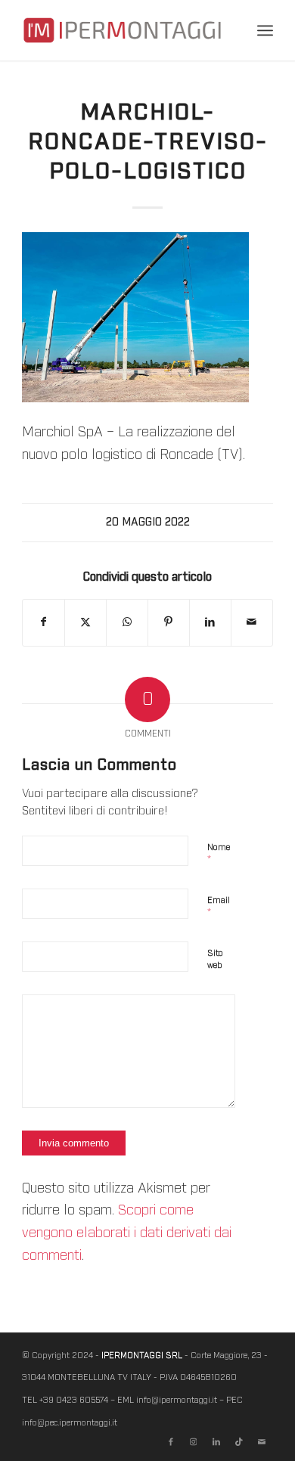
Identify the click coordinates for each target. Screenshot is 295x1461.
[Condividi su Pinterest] (168, 623)
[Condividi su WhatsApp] (127, 623)
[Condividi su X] (85, 623)
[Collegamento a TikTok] (239, 1442)
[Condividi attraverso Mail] (251, 623)
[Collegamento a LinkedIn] (216, 1442)
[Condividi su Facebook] (43, 623)
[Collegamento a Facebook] (171, 1442)
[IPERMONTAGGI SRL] (122, 30)
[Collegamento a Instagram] (193, 1442)
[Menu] (265, 30)
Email (218, 907)
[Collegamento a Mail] (261, 1442)
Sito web (215, 959)
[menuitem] (265, 30)
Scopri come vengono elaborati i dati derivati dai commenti (126, 1233)
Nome (218, 854)
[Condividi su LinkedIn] (210, 623)
